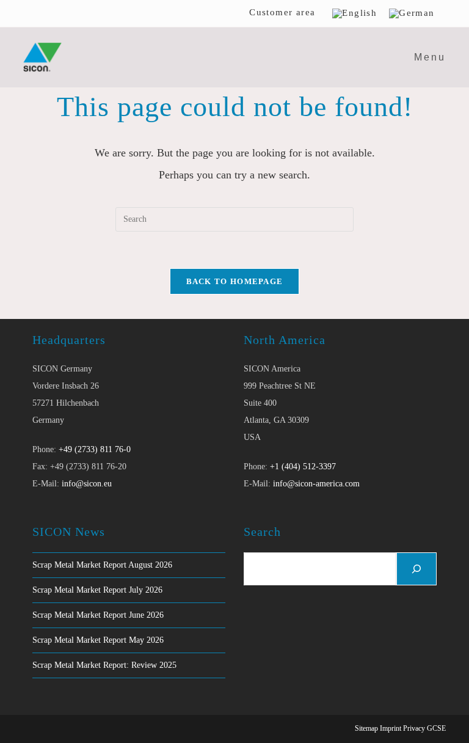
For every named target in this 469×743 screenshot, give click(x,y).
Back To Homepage (234, 281)
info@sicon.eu (87, 483)
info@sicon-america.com (316, 483)
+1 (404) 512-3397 (303, 466)
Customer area (282, 12)
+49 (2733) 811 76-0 (95, 449)
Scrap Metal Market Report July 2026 (97, 590)
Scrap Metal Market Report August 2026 (102, 564)
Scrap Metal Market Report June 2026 (98, 615)
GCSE (436, 728)
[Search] (416, 568)
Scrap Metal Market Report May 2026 (98, 640)
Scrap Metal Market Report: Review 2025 (104, 665)
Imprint (390, 728)
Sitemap (366, 728)
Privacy (414, 728)
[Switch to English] (354, 13)
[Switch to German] (411, 13)
